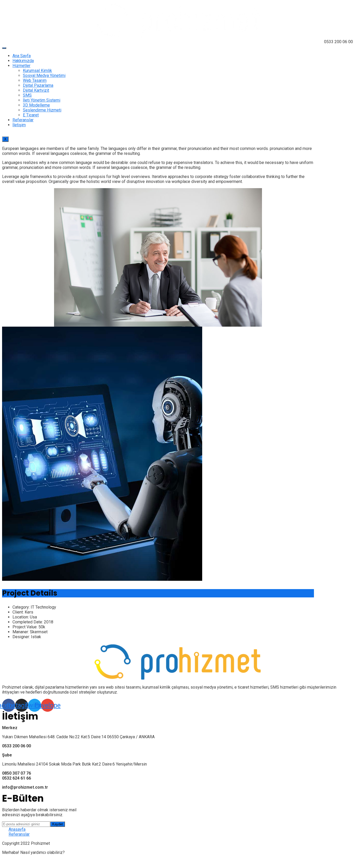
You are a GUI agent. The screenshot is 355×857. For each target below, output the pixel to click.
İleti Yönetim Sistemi (41, 100)
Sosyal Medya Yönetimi (44, 75)
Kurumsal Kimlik (37, 70)
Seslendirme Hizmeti (42, 110)
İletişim (19, 124)
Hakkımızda (23, 60)
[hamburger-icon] (4, 48)
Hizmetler (21, 65)
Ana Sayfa (21, 55)
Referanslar (23, 119)
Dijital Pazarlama (38, 85)
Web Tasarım (35, 80)
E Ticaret (31, 115)
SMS (27, 95)
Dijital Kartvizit (36, 90)
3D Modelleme (36, 105)
